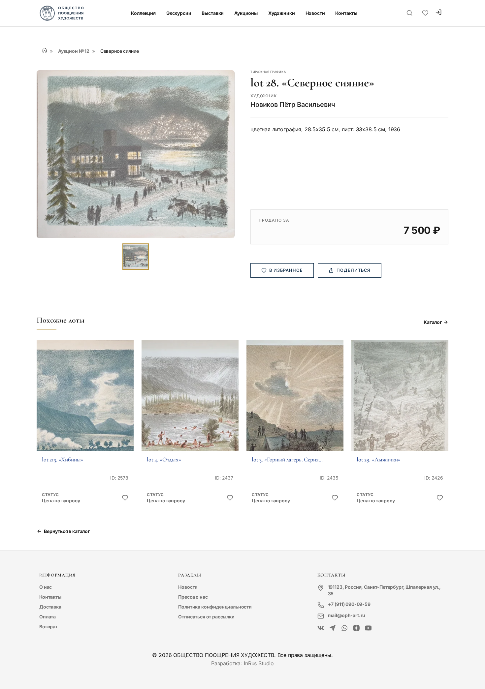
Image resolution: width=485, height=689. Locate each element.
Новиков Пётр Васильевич (292, 105)
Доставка (50, 607)
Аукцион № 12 (73, 51)
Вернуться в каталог (67, 531)
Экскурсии (178, 13)
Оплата (47, 616)
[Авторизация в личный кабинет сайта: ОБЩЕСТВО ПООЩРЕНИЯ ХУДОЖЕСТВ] (438, 13)
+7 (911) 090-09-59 (349, 604)
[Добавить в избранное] (125, 498)
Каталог (433, 322)
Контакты (346, 13)
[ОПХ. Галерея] (332, 628)
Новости (315, 13)
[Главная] (44, 50)
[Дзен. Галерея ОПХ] (356, 628)
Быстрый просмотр (85, 404)
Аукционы (246, 13)
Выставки (213, 13)
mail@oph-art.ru (347, 615)
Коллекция (143, 13)
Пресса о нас (193, 597)
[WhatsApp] (344, 628)
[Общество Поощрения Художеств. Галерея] (320, 628)
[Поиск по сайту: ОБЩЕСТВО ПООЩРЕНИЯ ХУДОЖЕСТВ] (409, 13)
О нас (45, 587)
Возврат (48, 626)
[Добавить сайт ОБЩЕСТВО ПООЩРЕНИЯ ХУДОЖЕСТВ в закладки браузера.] (425, 13)
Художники (281, 13)
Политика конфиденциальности (215, 607)
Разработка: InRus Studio (242, 663)
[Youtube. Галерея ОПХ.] (368, 628)
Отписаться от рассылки (206, 616)
